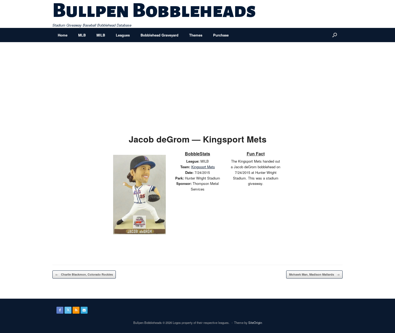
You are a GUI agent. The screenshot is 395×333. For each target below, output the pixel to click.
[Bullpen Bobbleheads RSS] (76, 310)
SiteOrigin (255, 322)
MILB (100, 35)
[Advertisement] (197, 82)
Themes (195, 35)
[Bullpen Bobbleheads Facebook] (59, 310)
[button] (335, 35)
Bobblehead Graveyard (159, 35)
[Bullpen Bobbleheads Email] (84, 310)
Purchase (221, 35)
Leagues (123, 35)
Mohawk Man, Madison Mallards (314, 274)
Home (62, 35)
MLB (82, 35)
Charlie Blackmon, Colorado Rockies (84, 274)
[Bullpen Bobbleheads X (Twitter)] (67, 310)
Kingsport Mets (203, 166)
